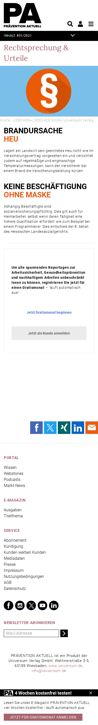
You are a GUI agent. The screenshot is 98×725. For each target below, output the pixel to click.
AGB (8, 582)
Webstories (13, 473)
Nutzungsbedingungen (24, 576)
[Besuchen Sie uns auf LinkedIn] (54, 605)
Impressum (14, 570)
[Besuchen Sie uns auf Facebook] (8, 605)
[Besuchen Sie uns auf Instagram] (20, 605)
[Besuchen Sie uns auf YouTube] (42, 605)
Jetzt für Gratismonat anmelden (43, 717)
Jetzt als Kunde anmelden (49, 333)
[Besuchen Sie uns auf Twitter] (31, 605)
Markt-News (14, 485)
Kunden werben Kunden (25, 552)
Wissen (10, 467)
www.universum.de (65, 665)
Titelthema (13, 516)
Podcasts (12, 479)
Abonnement (15, 540)
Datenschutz (15, 588)
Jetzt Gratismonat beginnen (49, 312)
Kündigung (13, 546)
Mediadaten (14, 558)
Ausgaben (13, 510)
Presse (10, 564)
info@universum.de (49, 670)
